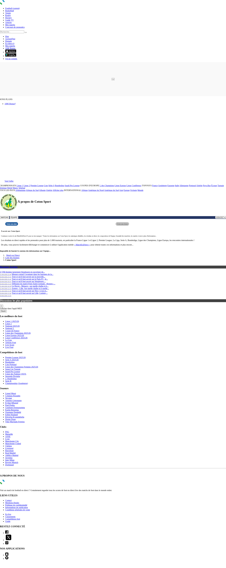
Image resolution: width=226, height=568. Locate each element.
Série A (51, 185)
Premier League (37, 185)
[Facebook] (6, 533)
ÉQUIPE (14, 217)
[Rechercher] (26, 32)
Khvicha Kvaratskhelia (14, 417)
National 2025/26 (12, 326)
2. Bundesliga (11, 379)
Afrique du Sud (32, 190)
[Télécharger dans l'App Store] (10, 52)
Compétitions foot (12, 519)
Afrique (84, 190)
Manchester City (12, 441)
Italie (177, 185)
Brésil (9, 188)
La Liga (8, 340)
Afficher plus (58, 190)
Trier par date (12, 224)
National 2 (9, 328)
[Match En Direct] (8, 483)
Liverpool (9, 448)
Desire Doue (10, 419)
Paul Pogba (10, 405)
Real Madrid (10, 453)
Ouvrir (3, 311)
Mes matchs (10, 25)
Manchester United (13, 443)
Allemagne (183, 185)
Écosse (214, 185)
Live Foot (9, 347)
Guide (7, 521)
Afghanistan (20, 190)
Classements (10, 517)
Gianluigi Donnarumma (15, 407)
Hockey (8, 18)
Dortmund (9, 465)
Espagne (170, 185)
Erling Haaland (11, 415)
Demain (8, 41)
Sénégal (22, 188)
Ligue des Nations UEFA (15, 374)
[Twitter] (8, 540)
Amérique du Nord (96, 190)
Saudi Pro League (72, 185)
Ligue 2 (27, 185)
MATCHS (4, 217)
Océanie (133, 190)
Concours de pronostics (15, 27)
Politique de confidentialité (16, 505)
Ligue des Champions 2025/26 (18, 333)
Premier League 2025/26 (15, 357)
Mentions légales (12, 503)
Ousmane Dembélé (13, 412)
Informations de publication (16, 507)
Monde (140, 190)
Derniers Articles (9, 267)
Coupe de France (12, 331)
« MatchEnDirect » (82, 245)
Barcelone (9, 451)
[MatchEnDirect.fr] (8, 4)
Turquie (220, 185)
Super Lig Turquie (12, 369)
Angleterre (162, 185)
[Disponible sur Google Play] (10, 56)
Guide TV (9, 20)
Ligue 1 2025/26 (12, 321)
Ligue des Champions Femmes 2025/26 (21, 367)
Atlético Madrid (11, 455)
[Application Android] (6, 559)
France (155, 185)
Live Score (9, 345)
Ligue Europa (120, 185)
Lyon (7, 439)
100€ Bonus (10, 48)
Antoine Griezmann (13, 400)
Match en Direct (13, 255)
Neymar (8, 398)
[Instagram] (6, 543)
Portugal (192, 185)
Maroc (15, 188)
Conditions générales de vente (17, 510)
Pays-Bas (207, 185)
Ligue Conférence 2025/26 (16, 338)
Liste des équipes (12, 258)
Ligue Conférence (133, 185)
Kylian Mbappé (11, 403)
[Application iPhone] (6, 555)
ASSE (7, 436)
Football (12, 8)
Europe (127, 190)
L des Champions (107, 185)
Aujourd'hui (10, 39)
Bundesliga (59, 185)
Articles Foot (10, 342)
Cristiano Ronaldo (12, 396)
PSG (7, 432)
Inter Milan (9, 460)
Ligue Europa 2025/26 (14, 335)
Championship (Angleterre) (16, 383)
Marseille (9, 434)
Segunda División (12, 376)
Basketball (9, 11)
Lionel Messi (10, 393)
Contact (8, 500)
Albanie (42, 190)
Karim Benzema (12, 410)
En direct (9, 43)
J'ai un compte (11, 59)
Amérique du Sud (111, 190)
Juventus (8, 458)
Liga (46, 185)
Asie (121, 190)
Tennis (8, 13)
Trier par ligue (122, 224)
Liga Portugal (10, 364)
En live (8, 514)
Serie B (8, 381)
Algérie (199, 185)
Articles (8, 22)
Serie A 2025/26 (12, 360)
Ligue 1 (20, 185)
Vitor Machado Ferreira (15, 422)
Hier (7, 36)
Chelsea (8, 446)
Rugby (8, 15)
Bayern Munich (11, 462)
